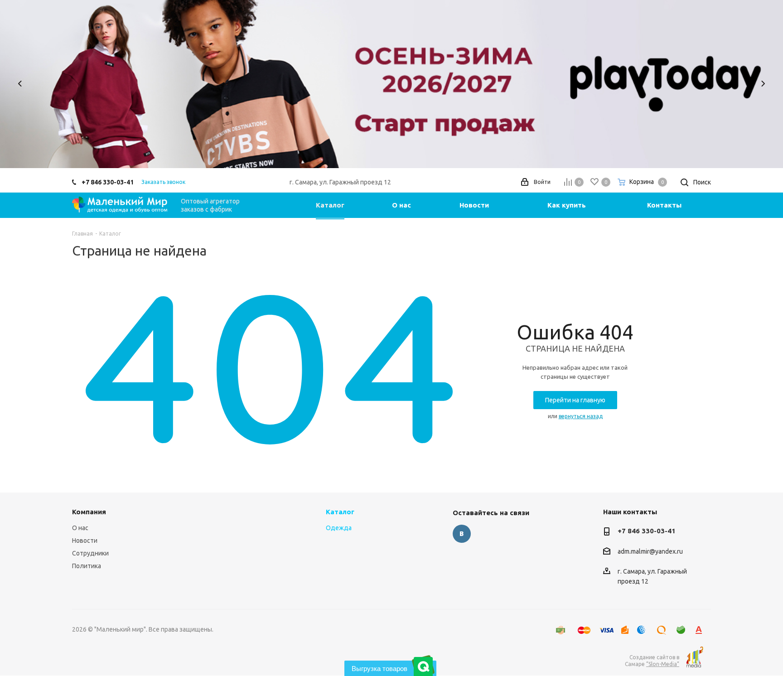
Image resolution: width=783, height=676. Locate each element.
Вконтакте (462, 534)
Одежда (339, 527)
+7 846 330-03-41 (108, 182)
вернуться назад (581, 416)
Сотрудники (90, 553)
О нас (80, 527)
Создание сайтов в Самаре (652, 660)
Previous (20, 83)
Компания (89, 512)
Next (762, 83)
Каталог (340, 512)
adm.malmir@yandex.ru (650, 551)
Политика (86, 566)
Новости (84, 540)
